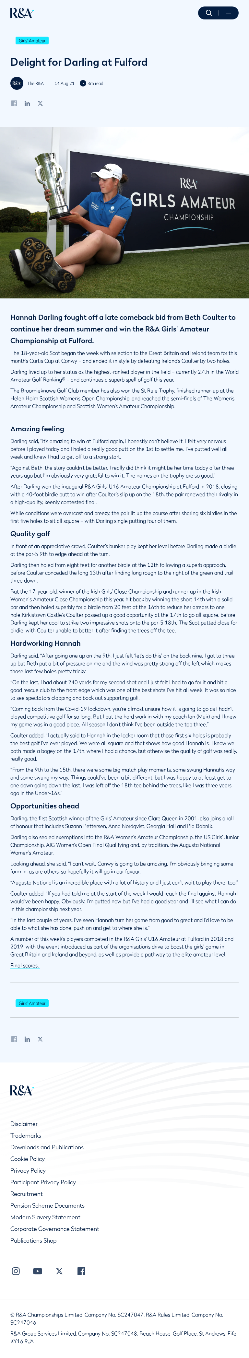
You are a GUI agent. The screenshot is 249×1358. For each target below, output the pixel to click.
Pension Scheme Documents (47, 1205)
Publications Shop (33, 1240)
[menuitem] (22, 13)
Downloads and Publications (47, 1147)
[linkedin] (27, 103)
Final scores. (25, 965)
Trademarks (25, 1135)
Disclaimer (24, 1123)
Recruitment (26, 1193)
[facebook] (14, 103)
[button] (209, 13)
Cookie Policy (27, 1158)
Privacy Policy (28, 1170)
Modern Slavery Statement (45, 1217)
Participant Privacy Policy (43, 1182)
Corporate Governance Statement (54, 1228)
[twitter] (40, 103)
